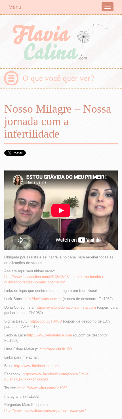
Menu (15, 7)
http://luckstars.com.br (43, 299)
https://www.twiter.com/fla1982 (42, 388)
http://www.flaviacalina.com (36, 366)
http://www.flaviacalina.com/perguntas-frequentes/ (45, 410)
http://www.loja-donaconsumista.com (66, 307)
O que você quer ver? (58, 78)
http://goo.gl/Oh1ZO (55, 349)
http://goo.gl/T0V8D (46, 321)
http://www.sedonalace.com (49, 335)
